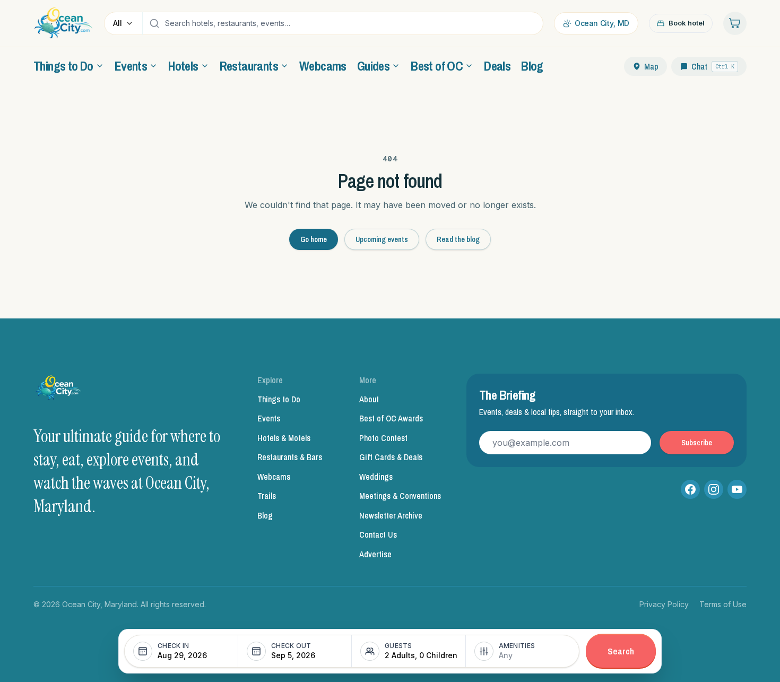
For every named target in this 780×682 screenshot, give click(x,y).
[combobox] (351, 23)
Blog (265, 515)
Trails (266, 496)
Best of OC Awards (391, 418)
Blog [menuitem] (532, 65)
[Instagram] (713, 489)
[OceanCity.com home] (63, 23)
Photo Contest (383, 438)
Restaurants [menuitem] (249, 65)
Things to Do (278, 399)
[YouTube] (737, 489)
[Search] (154, 23)
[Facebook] (690, 489)
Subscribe (696, 442)
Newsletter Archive (390, 515)
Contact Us (378, 534)
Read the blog (458, 239)
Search (621, 651)
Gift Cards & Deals (390, 457)
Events (268, 418)
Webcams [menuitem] (322, 65)
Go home (313, 239)
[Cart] (735, 23)
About (369, 399)
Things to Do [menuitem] (63, 65)
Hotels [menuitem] (183, 65)
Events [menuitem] (131, 65)
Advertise (375, 554)
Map (651, 66)
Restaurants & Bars (289, 457)
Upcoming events (382, 239)
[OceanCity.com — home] (58, 391)
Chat (712, 66)
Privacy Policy (664, 604)
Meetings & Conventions (400, 496)
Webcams (273, 476)
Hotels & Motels (283, 438)
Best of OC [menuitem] (437, 65)
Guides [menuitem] (373, 65)
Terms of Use (723, 604)
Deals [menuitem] (497, 65)
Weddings (376, 476)
